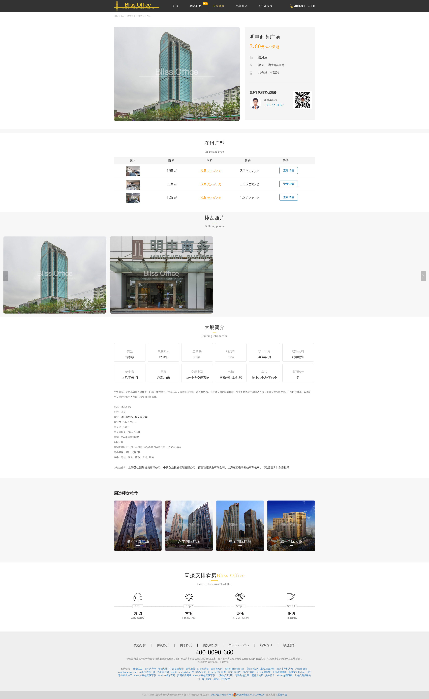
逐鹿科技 (282, 694)
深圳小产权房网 (285, 669)
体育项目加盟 (177, 669)
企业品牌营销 (263, 672)
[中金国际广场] (240, 525)
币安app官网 (252, 669)
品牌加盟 (190, 669)
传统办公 (219, 6)
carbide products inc (234, 669)
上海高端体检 (267, 669)
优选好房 (196, 6)
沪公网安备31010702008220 (250, 694)
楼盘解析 (289, 645)
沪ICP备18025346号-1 (222, 694)
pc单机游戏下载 (147, 672)
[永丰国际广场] (189, 525)
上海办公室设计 (225, 675)
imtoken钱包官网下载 (145, 675)
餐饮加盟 (163, 669)
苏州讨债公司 (242, 675)
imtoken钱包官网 (166, 675)
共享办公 (241, 6)
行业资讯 (266, 645)
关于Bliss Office (239, 645)
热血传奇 (270, 675)
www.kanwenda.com (127, 672)
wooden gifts (301, 669)
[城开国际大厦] (291, 525)
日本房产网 (150, 669)
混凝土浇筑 (257, 675)
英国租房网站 (184, 675)
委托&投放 (265, 6)
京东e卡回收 (234, 672)
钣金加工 (137, 669)
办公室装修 (203, 669)
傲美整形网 (217, 669)
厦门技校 (206, 679)
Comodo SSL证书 (217, 672)
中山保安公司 (199, 672)
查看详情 (288, 170)
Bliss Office (119, 16)
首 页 (175, 6)
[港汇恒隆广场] (138, 525)
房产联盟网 (248, 672)
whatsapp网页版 (284, 675)
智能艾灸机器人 (297, 672)
